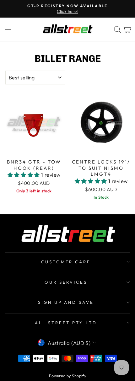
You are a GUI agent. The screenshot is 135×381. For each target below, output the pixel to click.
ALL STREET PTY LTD (66, 322)
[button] (24, 174)
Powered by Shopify (67, 375)
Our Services (66, 282)
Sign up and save (66, 302)
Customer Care (66, 261)
